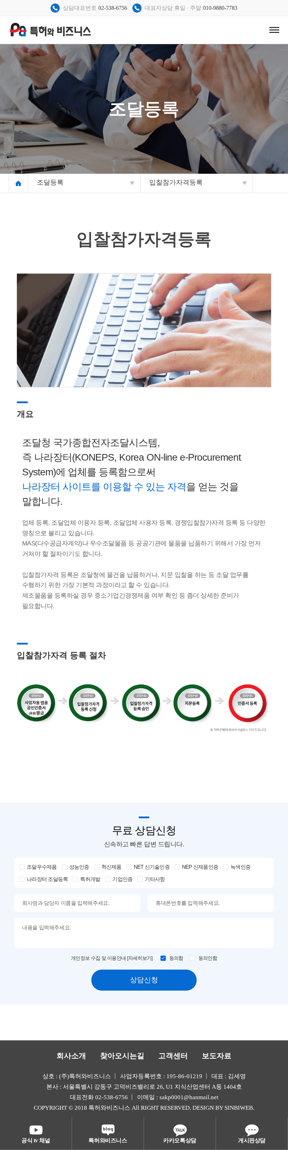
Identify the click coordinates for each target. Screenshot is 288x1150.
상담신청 (144, 980)
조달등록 (50, 182)
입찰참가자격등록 (176, 182)
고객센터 (173, 1056)
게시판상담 (252, 1140)
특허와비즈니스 (108, 1140)
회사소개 (71, 1056)
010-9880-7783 (220, 8)
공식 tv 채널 (35, 1140)
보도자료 (216, 1056)
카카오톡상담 (179, 1140)
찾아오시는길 (122, 1056)
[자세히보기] (140, 958)
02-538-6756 (112, 8)
